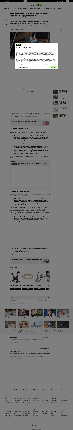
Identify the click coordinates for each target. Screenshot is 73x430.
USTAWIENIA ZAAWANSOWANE (23, 67)
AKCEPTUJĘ (53, 67)
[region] (36, 56)
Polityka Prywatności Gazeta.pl (48, 64)
